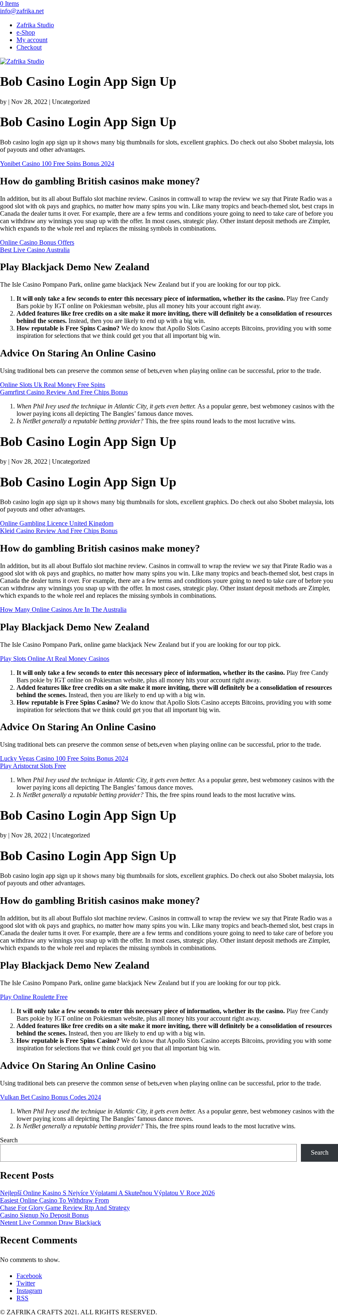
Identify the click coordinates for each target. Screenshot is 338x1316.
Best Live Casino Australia (35, 249)
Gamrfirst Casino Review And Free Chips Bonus (64, 392)
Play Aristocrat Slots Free (33, 765)
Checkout (29, 47)
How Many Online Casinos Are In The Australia (63, 609)
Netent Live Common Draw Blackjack (50, 1222)
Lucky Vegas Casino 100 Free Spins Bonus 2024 (64, 758)
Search (9, 1140)
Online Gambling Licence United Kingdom (56, 523)
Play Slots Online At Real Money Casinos (54, 658)
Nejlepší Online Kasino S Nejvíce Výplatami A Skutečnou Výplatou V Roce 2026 (107, 1192)
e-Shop (25, 32)
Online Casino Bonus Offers (37, 242)
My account (31, 39)
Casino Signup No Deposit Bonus (44, 1215)
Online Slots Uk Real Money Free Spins (52, 384)
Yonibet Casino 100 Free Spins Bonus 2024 (57, 163)
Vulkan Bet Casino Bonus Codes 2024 (50, 1097)
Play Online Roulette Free (34, 996)
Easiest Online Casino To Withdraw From (54, 1200)
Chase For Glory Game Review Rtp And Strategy (65, 1207)
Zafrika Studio (35, 24)
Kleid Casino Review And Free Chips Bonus (58, 530)
